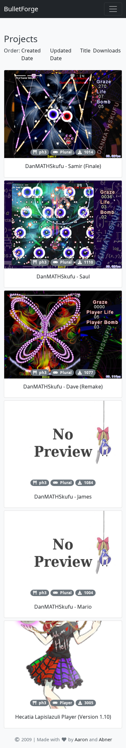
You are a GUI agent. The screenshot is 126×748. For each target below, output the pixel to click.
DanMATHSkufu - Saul (63, 276)
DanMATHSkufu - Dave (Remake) (63, 386)
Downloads (107, 50)
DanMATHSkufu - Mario (63, 606)
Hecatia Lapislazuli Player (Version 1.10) (63, 716)
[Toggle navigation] (113, 9)
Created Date (31, 54)
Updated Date (60, 54)
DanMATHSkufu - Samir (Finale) (63, 166)
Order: (12, 50)
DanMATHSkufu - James (63, 496)
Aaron (81, 739)
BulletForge (21, 9)
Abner (105, 739)
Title (85, 50)
